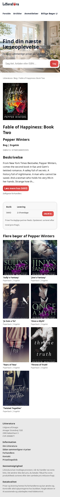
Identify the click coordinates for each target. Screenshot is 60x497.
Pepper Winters (16, 139)
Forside (7, 13)
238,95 (48, 213)
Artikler (17, 13)
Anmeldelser (31, 13)
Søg (54, 64)
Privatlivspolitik (10, 459)
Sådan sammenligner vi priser (17, 449)
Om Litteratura (10, 446)
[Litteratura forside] (11, 4)
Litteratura (7, 78)
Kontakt (6, 456)
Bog (15, 78)
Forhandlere (8, 453)
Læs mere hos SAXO (15, 188)
